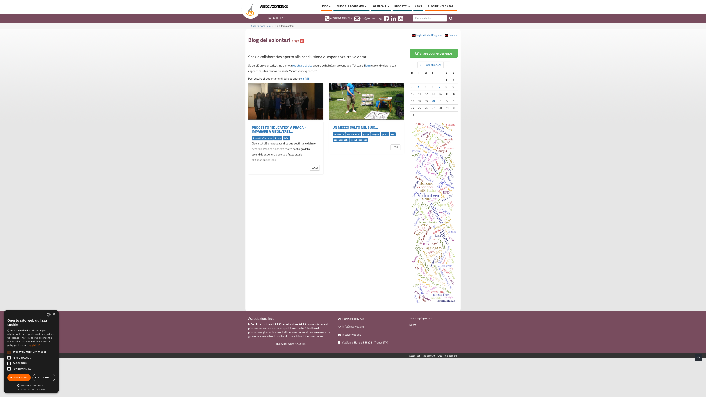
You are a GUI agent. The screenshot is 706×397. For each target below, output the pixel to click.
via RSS (305, 78)
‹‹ (421, 65)
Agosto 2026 (433, 65)
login (368, 65)
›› (447, 65)
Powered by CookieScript (31, 389)
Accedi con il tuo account (422, 355)
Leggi (315, 167)
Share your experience (435, 53)
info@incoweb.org (353, 326)
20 (433, 101)
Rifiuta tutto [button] (44, 377)
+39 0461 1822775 (352, 318)
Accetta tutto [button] (19, 377)
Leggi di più (34, 345)
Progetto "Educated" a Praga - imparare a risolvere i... (279, 129)
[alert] (31, 351)
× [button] (53, 314)
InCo (325, 6)
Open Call (380, 6)
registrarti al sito (302, 65)
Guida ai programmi (350, 6)
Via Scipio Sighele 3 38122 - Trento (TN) (364, 342)
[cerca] (451, 18)
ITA (269, 18)
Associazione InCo (261, 26)
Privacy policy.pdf (284, 344)
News (418, 6)
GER (275, 18)
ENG (282, 18)
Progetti (401, 6)
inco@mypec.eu (351, 334)
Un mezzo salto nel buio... (355, 127)
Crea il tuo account (447, 355)
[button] (31, 385)
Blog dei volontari (441, 6)
